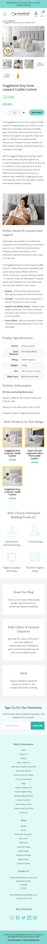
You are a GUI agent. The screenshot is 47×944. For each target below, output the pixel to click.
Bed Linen (23, 838)
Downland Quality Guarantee (23, 767)
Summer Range (23, 847)
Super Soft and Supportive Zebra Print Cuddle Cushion (34, 454)
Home (4, 21)
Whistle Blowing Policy (23, 796)
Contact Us (23, 812)
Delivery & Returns (23, 771)
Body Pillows (23, 859)
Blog (23, 783)
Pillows (23, 830)
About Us (23, 754)
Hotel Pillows (23, 851)
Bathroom (23, 843)
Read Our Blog (23, 592)
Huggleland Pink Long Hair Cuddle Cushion (12, 453)
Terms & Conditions (23, 779)
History (23, 758)
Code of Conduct (23, 800)
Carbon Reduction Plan (23, 808)
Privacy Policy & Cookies (23, 775)
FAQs (23, 673)
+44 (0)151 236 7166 (23, 5)
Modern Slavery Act (23, 787)
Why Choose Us (23, 762)
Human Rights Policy (23, 792)
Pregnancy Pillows (23, 855)
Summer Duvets (23, 863)
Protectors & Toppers (23, 834)
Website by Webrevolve (31, 940)
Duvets (23, 826)
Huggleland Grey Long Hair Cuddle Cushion (12, 492)
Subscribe (37, 725)
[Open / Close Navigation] (5, 14)
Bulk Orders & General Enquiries (23, 629)
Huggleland (11, 21)
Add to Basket (37, 112)
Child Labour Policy (24, 804)
